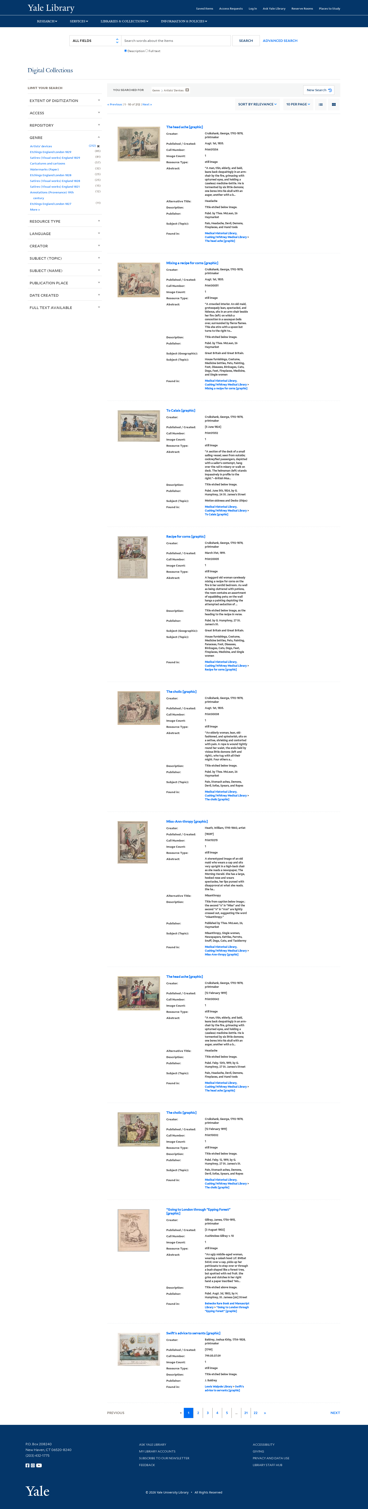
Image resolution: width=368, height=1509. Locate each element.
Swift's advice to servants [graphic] (193, 1333)
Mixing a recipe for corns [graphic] (192, 263)
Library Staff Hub (267, 1465)
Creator (39, 245)
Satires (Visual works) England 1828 (55, 181)
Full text (154, 51)
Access (37, 112)
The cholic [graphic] (181, 692)
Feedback (147, 1465)
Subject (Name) (46, 270)
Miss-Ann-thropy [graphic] (187, 821)
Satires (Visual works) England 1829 (55, 158)
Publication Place (49, 282)
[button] (246, 40)
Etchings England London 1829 (50, 152)
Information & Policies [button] (182, 21)
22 (255, 1413)
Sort (255, 104)
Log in (253, 8)
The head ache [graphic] (184, 127)
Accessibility (264, 1444)
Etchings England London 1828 (50, 175)
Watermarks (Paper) (44, 169)
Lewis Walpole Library (218, 1386)
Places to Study (329, 8)
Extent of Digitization (54, 100)
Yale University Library (51, 8)
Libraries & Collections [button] (123, 21)
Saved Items (204, 8)
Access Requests (231, 8)
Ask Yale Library (274, 8)
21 (246, 1413)
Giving (258, 1451)
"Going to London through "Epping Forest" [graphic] (198, 1211)
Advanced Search (280, 41)
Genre (36, 137)
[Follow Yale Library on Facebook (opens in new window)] (27, 1465)
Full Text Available (51, 307)
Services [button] (77, 21)
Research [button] (46, 21)
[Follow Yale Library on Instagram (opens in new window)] (33, 1465)
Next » (147, 104)
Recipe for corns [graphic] (185, 536)
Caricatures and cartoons (47, 163)
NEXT (335, 1413)
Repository (42, 125)
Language (40, 233)
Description (136, 51)
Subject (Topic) (46, 258)
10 (296, 104)
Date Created (44, 295)
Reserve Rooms (302, 8)
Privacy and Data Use (271, 1458)
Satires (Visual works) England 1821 (55, 186)
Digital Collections (50, 70)
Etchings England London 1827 (50, 204)
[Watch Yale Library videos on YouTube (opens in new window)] (39, 1465)
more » (35, 209)
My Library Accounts (157, 1451)
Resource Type (45, 221)
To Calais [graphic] (180, 410)
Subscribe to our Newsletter (164, 1458)
